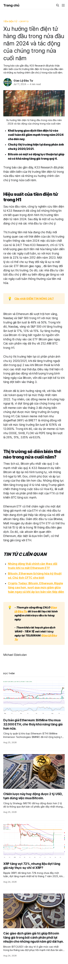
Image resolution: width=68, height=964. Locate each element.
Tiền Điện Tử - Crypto (16, 21)
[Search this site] (57, 5)
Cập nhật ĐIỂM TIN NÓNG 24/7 (34, 298)
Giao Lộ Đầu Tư (23, 80)
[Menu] (63, 5)
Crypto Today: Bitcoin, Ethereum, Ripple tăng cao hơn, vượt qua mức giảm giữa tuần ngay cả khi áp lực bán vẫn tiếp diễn (36, 587)
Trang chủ (11, 5)
